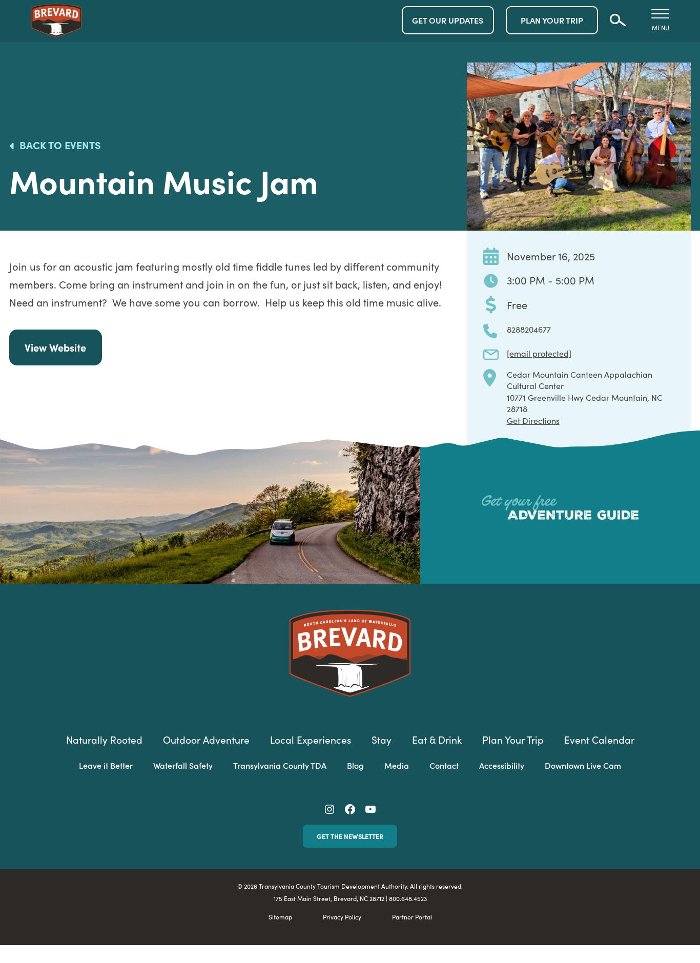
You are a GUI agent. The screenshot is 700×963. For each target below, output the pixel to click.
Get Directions (533, 420)
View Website (55, 347)
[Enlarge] (677, 76)
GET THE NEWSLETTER (350, 836)
